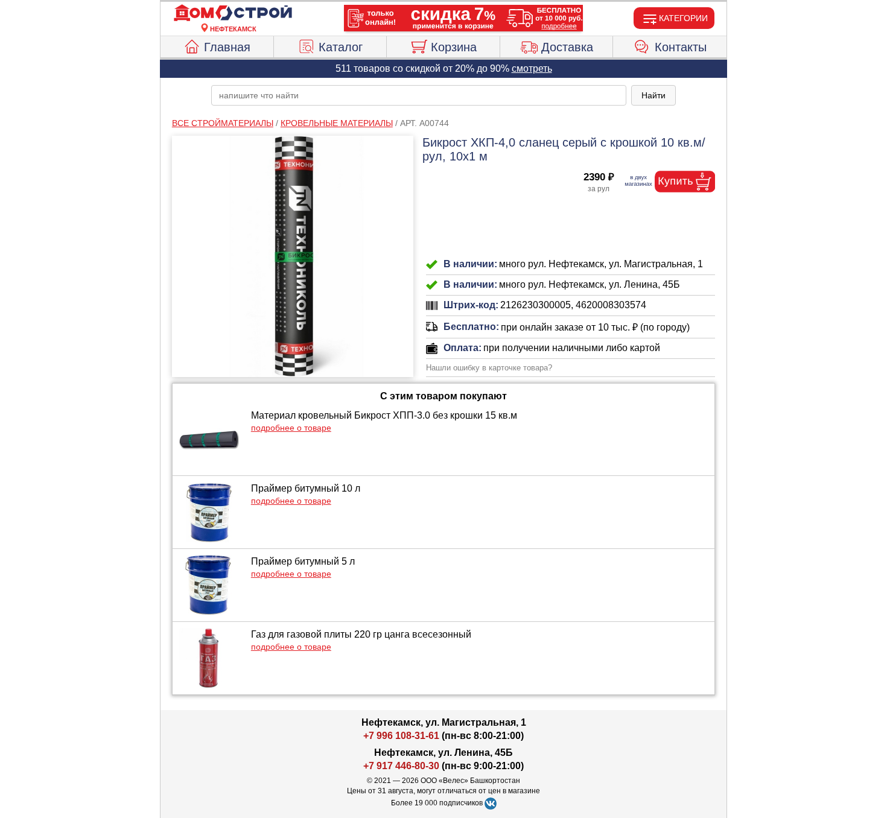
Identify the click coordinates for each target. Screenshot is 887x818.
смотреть (532, 68)
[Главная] (233, 13)
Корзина (454, 47)
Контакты (681, 47)
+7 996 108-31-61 (401, 736)
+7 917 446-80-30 (401, 766)
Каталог (341, 47)
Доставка (567, 47)
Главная (227, 47)
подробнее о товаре (291, 428)
